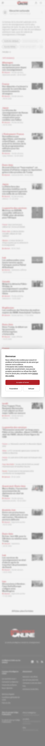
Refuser (31, 388)
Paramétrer (13, 388)
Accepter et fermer (22, 382)
